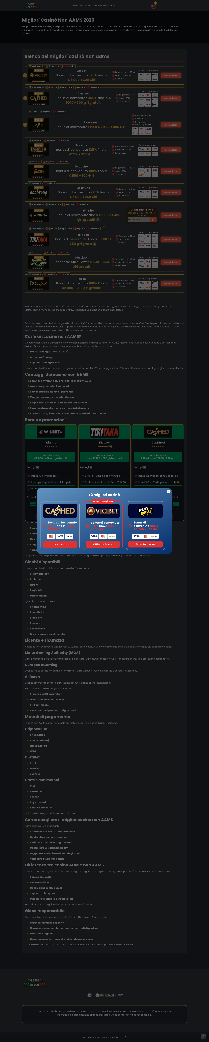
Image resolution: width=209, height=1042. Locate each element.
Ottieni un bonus (60, 544)
